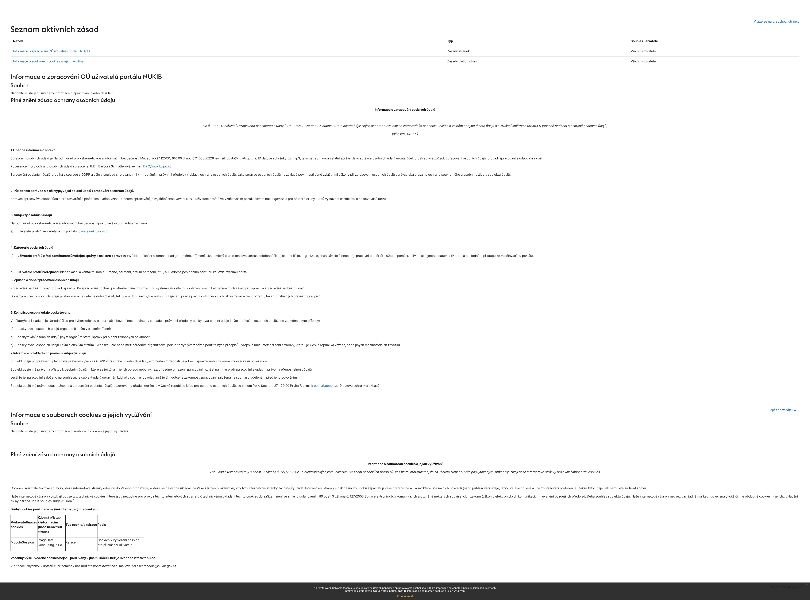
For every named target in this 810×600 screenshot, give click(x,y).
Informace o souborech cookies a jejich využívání (49, 61)
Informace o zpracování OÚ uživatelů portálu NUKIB (51, 51)
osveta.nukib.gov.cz (93, 231)
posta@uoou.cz (325, 386)
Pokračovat (405, 596)
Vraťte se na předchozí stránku (776, 21)
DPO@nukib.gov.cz (157, 166)
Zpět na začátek (782, 410)
